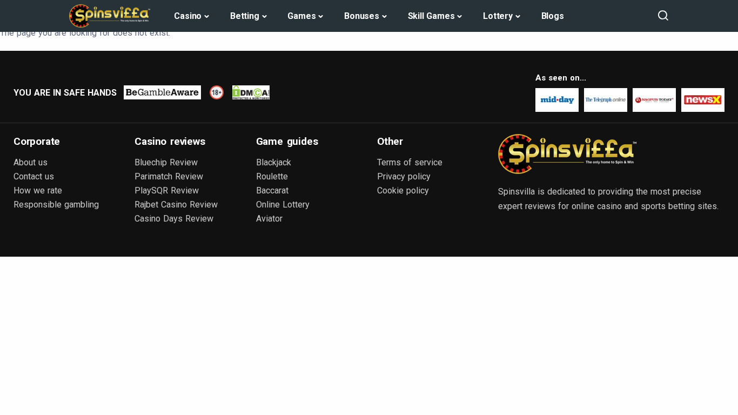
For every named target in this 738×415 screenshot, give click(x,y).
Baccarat (272, 190)
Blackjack (273, 162)
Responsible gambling (56, 204)
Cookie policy (403, 190)
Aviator (269, 218)
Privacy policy (404, 176)
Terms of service (409, 162)
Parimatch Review (169, 176)
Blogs (552, 16)
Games (301, 16)
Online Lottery (283, 204)
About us (31, 162)
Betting (244, 16)
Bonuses (361, 16)
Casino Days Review (174, 218)
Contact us (34, 176)
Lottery (498, 16)
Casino (188, 16)
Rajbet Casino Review (176, 204)
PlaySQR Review (167, 190)
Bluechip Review (166, 162)
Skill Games (431, 16)
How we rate (38, 190)
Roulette (272, 176)
